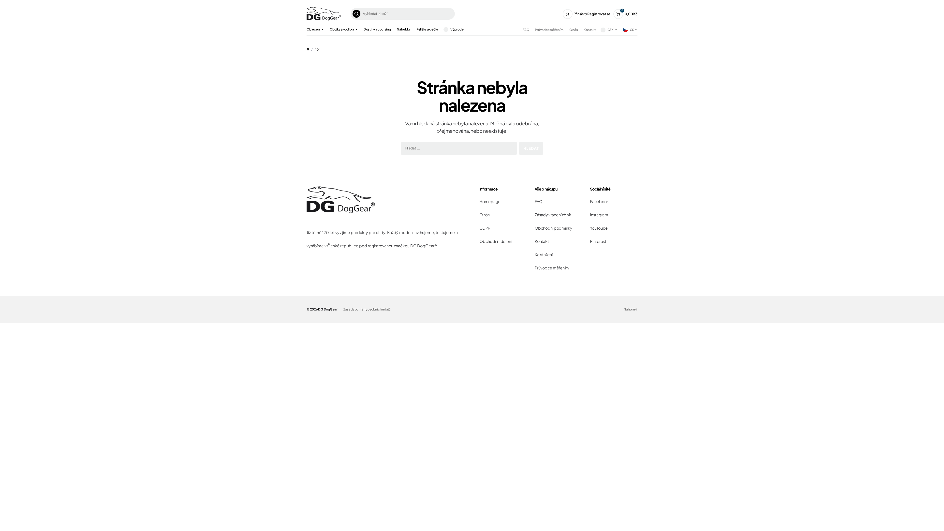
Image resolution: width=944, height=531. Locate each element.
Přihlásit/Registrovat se (592, 14)
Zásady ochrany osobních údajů (367, 309)
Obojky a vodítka (342, 29)
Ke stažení (544, 254)
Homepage (490, 201)
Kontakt (589, 30)
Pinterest (598, 241)
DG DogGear (328, 309)
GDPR (484, 228)
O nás (573, 30)
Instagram (599, 214)
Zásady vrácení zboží (553, 214)
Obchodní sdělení (495, 241)
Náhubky (403, 29)
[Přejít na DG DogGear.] (308, 49)
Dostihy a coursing (377, 29)
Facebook (599, 201)
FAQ (526, 30)
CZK (610, 30)
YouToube (599, 228)
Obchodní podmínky (553, 228)
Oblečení (313, 29)
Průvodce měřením (549, 30)
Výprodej (457, 29)
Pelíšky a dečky (427, 29)
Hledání (356, 14)
